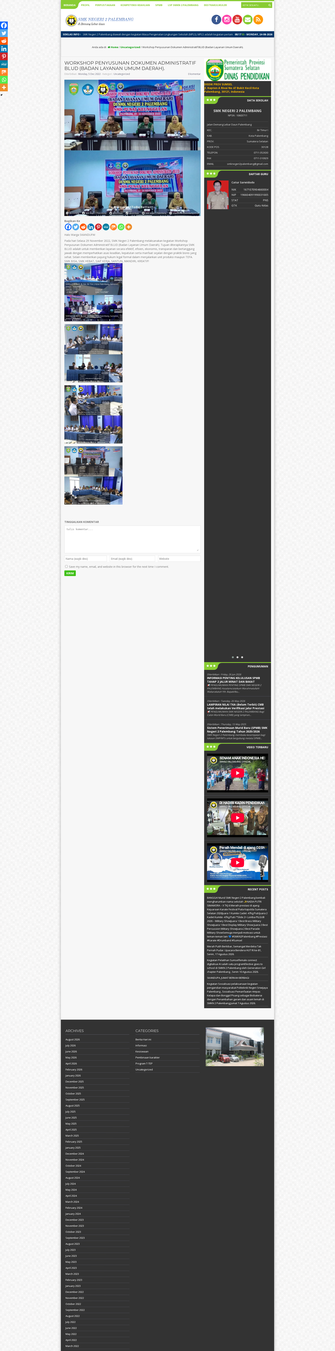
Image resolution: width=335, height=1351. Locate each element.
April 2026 (71, 1063)
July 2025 (71, 1111)
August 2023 (73, 1244)
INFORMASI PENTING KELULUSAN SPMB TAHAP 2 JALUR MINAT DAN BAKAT (233, 679)
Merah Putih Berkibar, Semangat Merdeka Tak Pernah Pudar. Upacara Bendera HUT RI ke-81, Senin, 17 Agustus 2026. (234, 950)
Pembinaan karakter (148, 1057)
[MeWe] (106, 227)
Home (114, 47)
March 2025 (72, 1135)
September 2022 (75, 1310)
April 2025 (71, 1129)
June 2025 (71, 1117)
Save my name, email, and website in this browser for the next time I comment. (119, 566)
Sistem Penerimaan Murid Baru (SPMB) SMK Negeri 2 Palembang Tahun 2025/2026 (237, 729)
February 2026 (74, 1069)
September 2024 (75, 1171)
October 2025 (73, 1093)
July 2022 (71, 1322)
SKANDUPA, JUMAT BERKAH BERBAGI (228, 978)
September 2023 (75, 1238)
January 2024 (73, 1213)
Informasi (141, 1045)
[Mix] (113, 227)
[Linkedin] (90, 227)
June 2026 (71, 1051)
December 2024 (75, 1153)
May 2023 (71, 1262)
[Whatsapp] (121, 227)
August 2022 (73, 1316)
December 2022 (75, 1292)
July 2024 (71, 1183)
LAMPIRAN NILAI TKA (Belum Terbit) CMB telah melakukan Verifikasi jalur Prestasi (235, 706)
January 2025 (73, 1147)
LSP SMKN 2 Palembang (183, 5)
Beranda (70, 5)
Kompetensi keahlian (135, 5)
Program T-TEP (144, 1063)
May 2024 (71, 1189)
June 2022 (71, 1328)
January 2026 (73, 1075)
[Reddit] (83, 227)
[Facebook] (68, 227)
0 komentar (194, 74)
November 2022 (75, 1298)
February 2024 (74, 1207)
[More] (128, 227)
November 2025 (75, 1087)
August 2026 (73, 1039)
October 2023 (73, 1232)
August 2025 (73, 1105)
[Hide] (1, 95)
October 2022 (73, 1304)
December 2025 (75, 1081)
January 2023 (73, 1286)
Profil (85, 5)
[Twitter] (75, 227)
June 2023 (71, 1256)
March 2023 (72, 1274)
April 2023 (71, 1268)
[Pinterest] (98, 227)
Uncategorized (130, 47)
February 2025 (74, 1141)
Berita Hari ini (143, 1039)
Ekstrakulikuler (215, 5)
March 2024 (72, 1201)
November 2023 (75, 1225)
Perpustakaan (105, 5)
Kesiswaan (142, 1051)
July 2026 (71, 1045)
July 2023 (71, 1250)
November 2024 (75, 1159)
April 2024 (71, 1195)
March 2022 (72, 1346)
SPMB (158, 5)
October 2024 (73, 1165)
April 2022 (71, 1340)
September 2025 (75, 1099)
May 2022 (71, 1334)
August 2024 (73, 1177)
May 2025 (71, 1123)
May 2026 (71, 1057)
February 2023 (74, 1280)
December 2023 (75, 1219)
